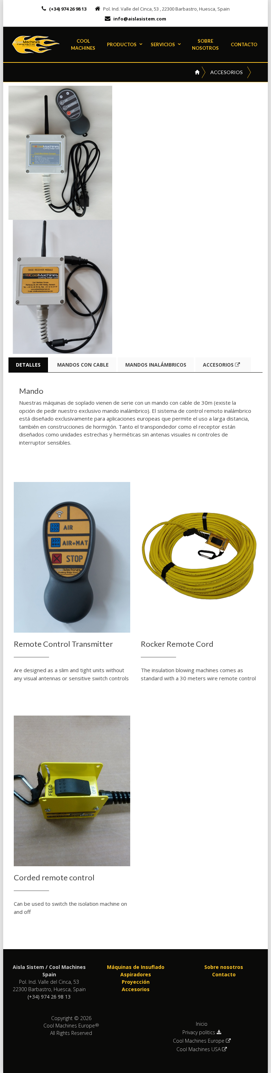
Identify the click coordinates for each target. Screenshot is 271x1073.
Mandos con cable (83, 364)
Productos (122, 44)
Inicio (201, 1023)
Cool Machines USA (199, 1049)
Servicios (163, 44)
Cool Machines (83, 44)
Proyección (136, 981)
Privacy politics (199, 1032)
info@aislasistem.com (139, 19)
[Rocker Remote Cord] (199, 557)
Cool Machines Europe (199, 1040)
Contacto (244, 44)
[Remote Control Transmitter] (72, 557)
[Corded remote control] (72, 791)
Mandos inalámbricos (155, 364)
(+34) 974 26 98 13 (67, 9)
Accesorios (226, 72)
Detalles (28, 364)
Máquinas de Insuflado (135, 967)
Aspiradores (135, 974)
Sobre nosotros (205, 44)
